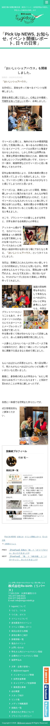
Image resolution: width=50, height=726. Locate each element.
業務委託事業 (19, 687)
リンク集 (15, 699)
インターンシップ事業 (23, 675)
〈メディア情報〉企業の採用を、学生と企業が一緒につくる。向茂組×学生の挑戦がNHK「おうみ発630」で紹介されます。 (24, 492)
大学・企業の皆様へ (20, 666)
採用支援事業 (19, 679)
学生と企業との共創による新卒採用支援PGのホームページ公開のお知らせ (33, 516)
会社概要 (15, 691)
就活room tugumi (21, 671)
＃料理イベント (10, 544)
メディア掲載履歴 (19, 704)
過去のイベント (18, 643)
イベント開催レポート (33, 537)
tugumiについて (18, 606)
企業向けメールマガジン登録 (24, 656)
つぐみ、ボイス (18, 614)
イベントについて (19, 619)
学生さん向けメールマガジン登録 (26, 652)
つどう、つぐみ (18, 610)
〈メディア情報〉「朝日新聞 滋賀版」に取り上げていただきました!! (33, 505)
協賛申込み (16, 660)
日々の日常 (26, 43)
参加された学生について (22, 712)
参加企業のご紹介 (19, 635)
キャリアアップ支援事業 (24, 683)
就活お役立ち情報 (19, 631)
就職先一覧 (16, 708)
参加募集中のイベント (21, 623)
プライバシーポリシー (21, 716)
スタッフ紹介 (17, 695)
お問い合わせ (17, 647)
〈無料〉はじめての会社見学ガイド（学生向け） (33, 478)
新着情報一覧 (17, 639)
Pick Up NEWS (19, 34)
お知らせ (20, 537)
